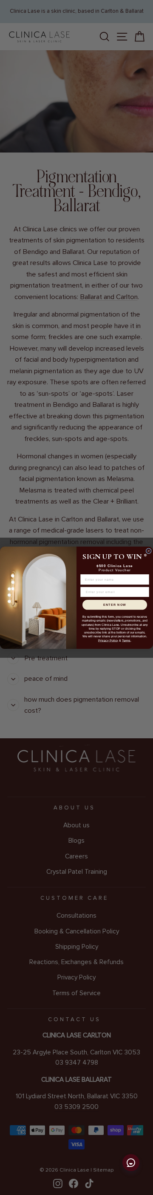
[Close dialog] (148, 550)
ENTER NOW (114, 604)
